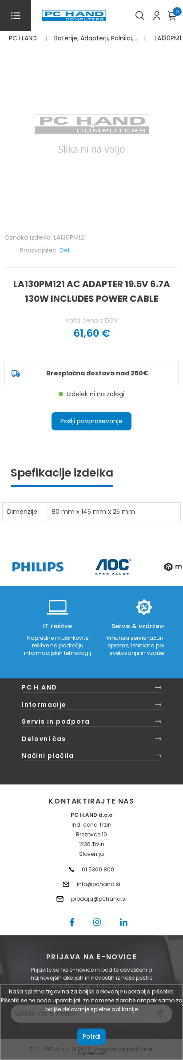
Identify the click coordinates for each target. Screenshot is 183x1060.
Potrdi (91, 1036)
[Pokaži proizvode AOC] (113, 567)
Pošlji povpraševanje (91, 421)
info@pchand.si (98, 884)
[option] (38, 566)
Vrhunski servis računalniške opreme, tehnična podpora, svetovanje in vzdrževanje (144, 645)
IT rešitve (57, 626)
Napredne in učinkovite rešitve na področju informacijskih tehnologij (57, 645)
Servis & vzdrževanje (144, 626)
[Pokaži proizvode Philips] (38, 566)
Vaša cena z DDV (91, 320)
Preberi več (92, 1053)
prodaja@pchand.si (99, 898)
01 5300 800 (98, 869)
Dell (65, 250)
